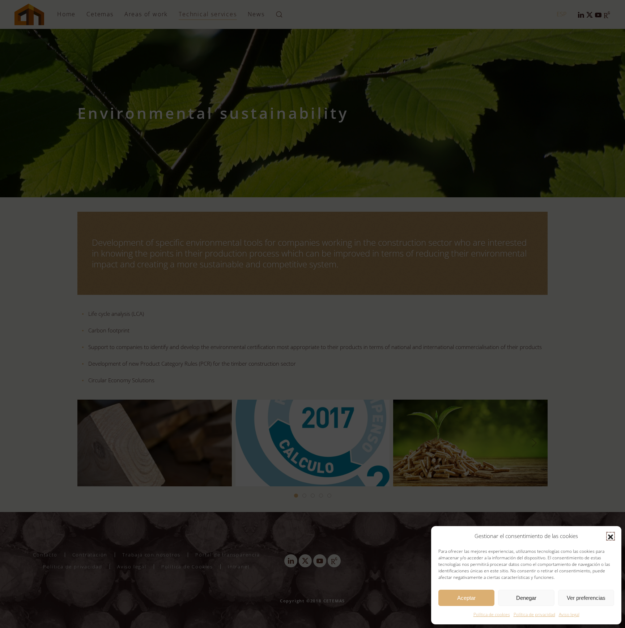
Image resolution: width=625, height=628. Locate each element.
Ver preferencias (586, 598)
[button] (610, 536)
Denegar (526, 598)
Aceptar (466, 598)
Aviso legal (569, 614)
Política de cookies (491, 614)
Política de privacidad (534, 614)
